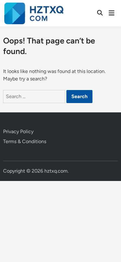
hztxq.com (56, 171)
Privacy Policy (18, 131)
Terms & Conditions (24, 141)
